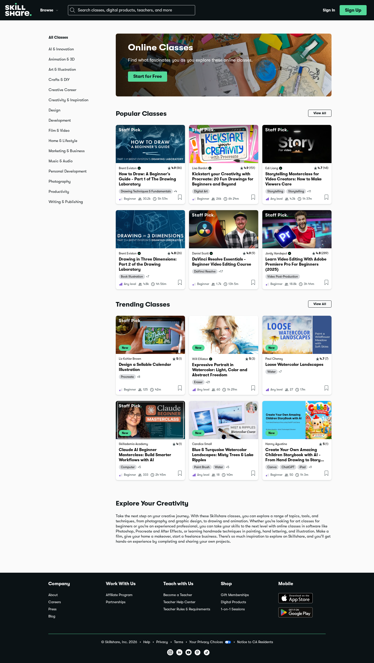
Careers (54, 602)
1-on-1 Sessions (233, 609)
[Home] (18, 10)
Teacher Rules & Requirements (186, 609)
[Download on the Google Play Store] (302, 612)
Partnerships (115, 602)
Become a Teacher (177, 595)
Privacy (162, 642)
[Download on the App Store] (302, 598)
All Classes (58, 37)
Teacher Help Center (179, 602)
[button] (57, 9)
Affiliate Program (119, 595)
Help (146, 642)
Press (52, 609)
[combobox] (131, 10)
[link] (150, 164)
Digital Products (233, 602)
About (53, 595)
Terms (178, 642)
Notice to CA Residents (255, 642)
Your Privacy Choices (206, 642)
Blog (51, 616)
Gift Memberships (235, 595)
